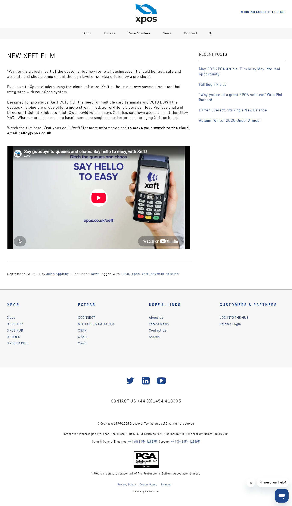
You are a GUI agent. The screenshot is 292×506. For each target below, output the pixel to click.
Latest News (159, 324)
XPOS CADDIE (17, 343)
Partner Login (230, 324)
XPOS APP (15, 324)
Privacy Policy (127, 484)
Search (154, 337)
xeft (145, 274)
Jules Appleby (57, 274)
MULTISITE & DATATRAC (96, 324)
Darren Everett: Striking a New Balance (233, 110)
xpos (136, 274)
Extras (109, 33)
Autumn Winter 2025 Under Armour (230, 121)
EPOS (126, 274)
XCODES (13, 337)
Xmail (82, 343)
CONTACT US (124, 401)
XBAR (82, 330)
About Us (156, 317)
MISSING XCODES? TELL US (263, 12)
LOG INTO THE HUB (234, 317)
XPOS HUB (15, 330)
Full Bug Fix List (212, 85)
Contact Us (158, 330)
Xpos (87, 33)
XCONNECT (86, 317)
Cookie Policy (148, 484)
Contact (191, 33)
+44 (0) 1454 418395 (142, 441)
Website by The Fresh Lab (146, 491)
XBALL (83, 337)
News (167, 33)
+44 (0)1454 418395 (159, 401)
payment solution (165, 274)
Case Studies (139, 33)
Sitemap (166, 484)
